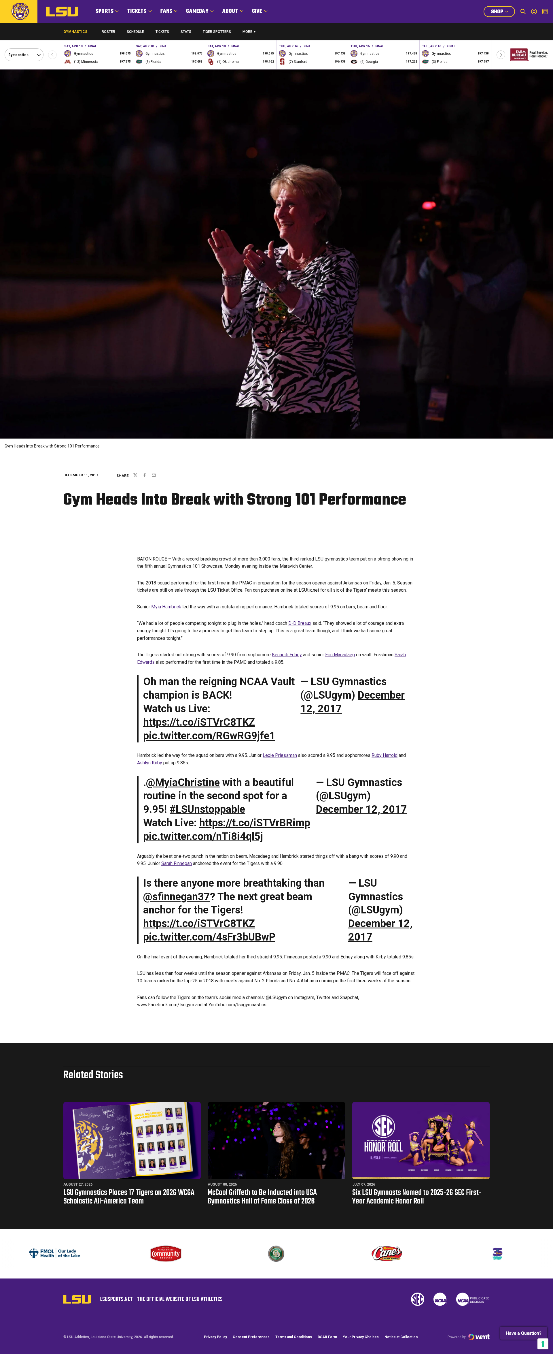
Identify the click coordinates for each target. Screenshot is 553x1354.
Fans (166, 11)
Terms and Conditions (293, 1337)
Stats (186, 32)
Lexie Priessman (280, 755)
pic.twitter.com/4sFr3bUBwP (209, 937)
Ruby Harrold (384, 755)
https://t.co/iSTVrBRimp (254, 823)
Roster (108, 32)
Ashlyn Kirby (149, 763)
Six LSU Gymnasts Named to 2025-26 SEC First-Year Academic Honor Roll (416, 1197)
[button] (501, 54)
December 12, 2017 (361, 809)
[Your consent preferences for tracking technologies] (542, 1343)
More (247, 32)
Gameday (197, 11)
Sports (104, 11)
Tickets (136, 11)
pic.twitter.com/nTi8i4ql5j (203, 836)
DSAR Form (327, 1337)
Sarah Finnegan (176, 863)
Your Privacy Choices (361, 1337)
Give (257, 11)
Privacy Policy (215, 1337)
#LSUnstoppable (207, 809)
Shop (503, 12)
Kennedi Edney (287, 654)
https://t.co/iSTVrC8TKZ (199, 722)
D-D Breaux (299, 623)
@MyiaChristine (183, 782)
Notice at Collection (401, 1337)
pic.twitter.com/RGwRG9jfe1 (209, 736)
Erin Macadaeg (340, 654)
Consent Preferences (251, 1337)
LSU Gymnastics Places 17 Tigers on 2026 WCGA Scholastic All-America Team (128, 1197)
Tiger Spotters (217, 33)
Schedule (135, 32)
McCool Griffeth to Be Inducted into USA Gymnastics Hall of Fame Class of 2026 (262, 1197)
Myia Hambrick (166, 607)
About (230, 11)
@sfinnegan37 (176, 897)
